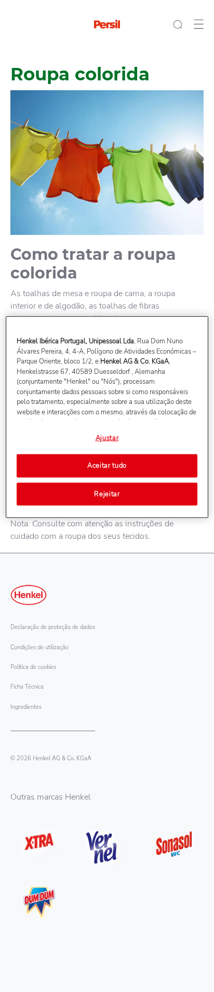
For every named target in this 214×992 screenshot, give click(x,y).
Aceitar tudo (107, 465)
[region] (106, 417)
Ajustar (107, 438)
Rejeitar (106, 493)
